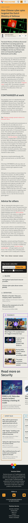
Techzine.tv (10, 315)
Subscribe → (20, 267)
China (6, 255)
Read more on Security (10, 373)
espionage (15, 255)
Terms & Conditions (14, 516)
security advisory (12, 137)
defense (10, 255)
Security (7, 7)
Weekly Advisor (19, 270)
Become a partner (14, 509)
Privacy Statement (14, 517)
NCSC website (19, 212)
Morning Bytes (8, 270)
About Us (14, 512)
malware (21, 255)
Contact (14, 514)
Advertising (14, 510)
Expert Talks (9, 416)
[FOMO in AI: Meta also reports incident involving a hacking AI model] (12, 387)
